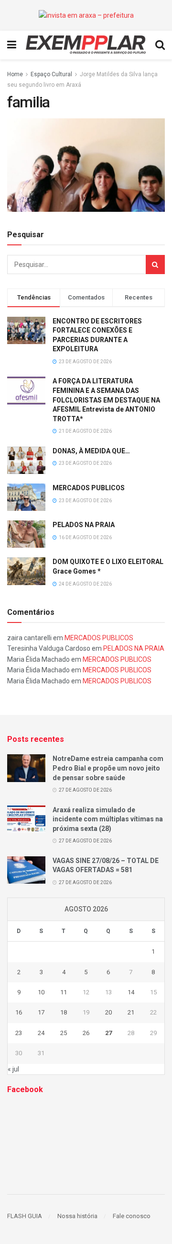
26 (86, 1033)
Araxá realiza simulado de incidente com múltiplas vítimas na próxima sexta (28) (108, 819)
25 (63, 1033)
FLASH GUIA (24, 1216)
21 (131, 1012)
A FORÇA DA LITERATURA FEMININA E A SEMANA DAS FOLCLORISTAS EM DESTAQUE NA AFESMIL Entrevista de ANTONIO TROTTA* (106, 399)
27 (108, 1033)
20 (108, 1012)
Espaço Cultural (51, 74)
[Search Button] (155, 264)
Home (15, 74)
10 (41, 992)
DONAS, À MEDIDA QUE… (91, 451)
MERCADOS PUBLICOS (89, 488)
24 (41, 1033)
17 (41, 1012)
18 (63, 1012)
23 (18, 1033)
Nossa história (77, 1216)
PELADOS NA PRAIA (84, 525)
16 (18, 1012)
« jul (13, 1069)
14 (131, 992)
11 (63, 992)
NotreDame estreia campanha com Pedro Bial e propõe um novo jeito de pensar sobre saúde (108, 768)
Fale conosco (131, 1216)
